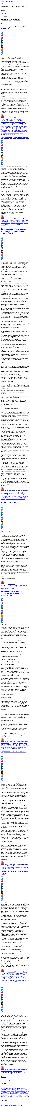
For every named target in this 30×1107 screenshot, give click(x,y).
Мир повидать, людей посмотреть (15, 138)
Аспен (14, 743)
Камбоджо (3, 494)
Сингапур (8, 129)
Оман (16, 127)
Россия (8, 223)
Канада (19, 221)
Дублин (12, 493)
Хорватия (10, 130)
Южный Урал (4, 980)
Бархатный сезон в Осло (11, 985)
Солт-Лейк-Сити (10, 745)
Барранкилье (20, 743)
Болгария (14, 120)
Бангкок (22, 1086)
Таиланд (14, 496)
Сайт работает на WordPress (15, 1105)
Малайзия (15, 126)
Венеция (3, 744)
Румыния (3, 129)
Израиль (8, 221)
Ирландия (9, 124)
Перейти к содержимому (7, 1)
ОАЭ (13, 127)
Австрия (22, 119)
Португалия (4, 496)
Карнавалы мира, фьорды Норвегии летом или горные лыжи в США (12, 593)
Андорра (3, 120)
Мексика (21, 126)
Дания (8, 123)
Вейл (25, 743)
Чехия (15, 130)
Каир (16, 1092)
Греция (20, 1089)
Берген (8, 586)
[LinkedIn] (15, 39)
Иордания (3, 124)
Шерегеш (23, 978)
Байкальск (18, 974)
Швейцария (12, 978)
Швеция (18, 978)
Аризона (23, 492)
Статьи (5, 13)
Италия (19, 124)
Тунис (13, 129)
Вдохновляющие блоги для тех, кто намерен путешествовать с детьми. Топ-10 (13, 231)
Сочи (2, 978)
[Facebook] (15, 32)
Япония (6, 131)
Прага (26, 1093)
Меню (2, 10)
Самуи (9, 496)
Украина (20, 223)
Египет (20, 123)
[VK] (15, 51)
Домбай (8, 976)
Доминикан (9, 744)
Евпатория (3, 1091)
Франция (6, 978)
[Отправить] (15, 54)
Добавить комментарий (14, 133)
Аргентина (9, 120)
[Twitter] (15, 34)
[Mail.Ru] (15, 44)
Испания (14, 124)
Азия (14, 492)
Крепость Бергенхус (9, 502)
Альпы (7, 974)
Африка (3, 493)
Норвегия (8, 127)
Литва (10, 126)
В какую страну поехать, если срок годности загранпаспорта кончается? (13, 26)
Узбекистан (23, 129)
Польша (24, 127)
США (12, 223)
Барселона (3, 1088)
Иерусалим (18, 1091)
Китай (2, 126)
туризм (16, 223)
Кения (23, 124)
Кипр (19, 1092)
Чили (18, 130)
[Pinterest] (15, 36)
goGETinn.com (4, 4)
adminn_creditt (11, 117)
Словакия (17, 977)
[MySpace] (15, 46)
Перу (20, 127)
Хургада (8, 1096)
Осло (7, 1072)
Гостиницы (15, 1089)
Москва (14, 494)
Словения (23, 977)
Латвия (6, 126)
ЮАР (22, 130)
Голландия (3, 123)
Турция (18, 129)
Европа (17, 493)
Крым (26, 1092)
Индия (24, 123)
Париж (24, 494)
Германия (22, 122)
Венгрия (12, 122)
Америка (18, 492)
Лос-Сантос (16, 744)
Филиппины (4, 130)
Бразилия (20, 120)
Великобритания (5, 122)
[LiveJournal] (15, 41)
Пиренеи (3, 977)
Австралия (16, 220)
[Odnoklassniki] (15, 49)
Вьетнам (17, 122)
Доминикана (14, 123)
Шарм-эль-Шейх (18, 1096)
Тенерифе (21, 745)
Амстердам (12, 1086)
